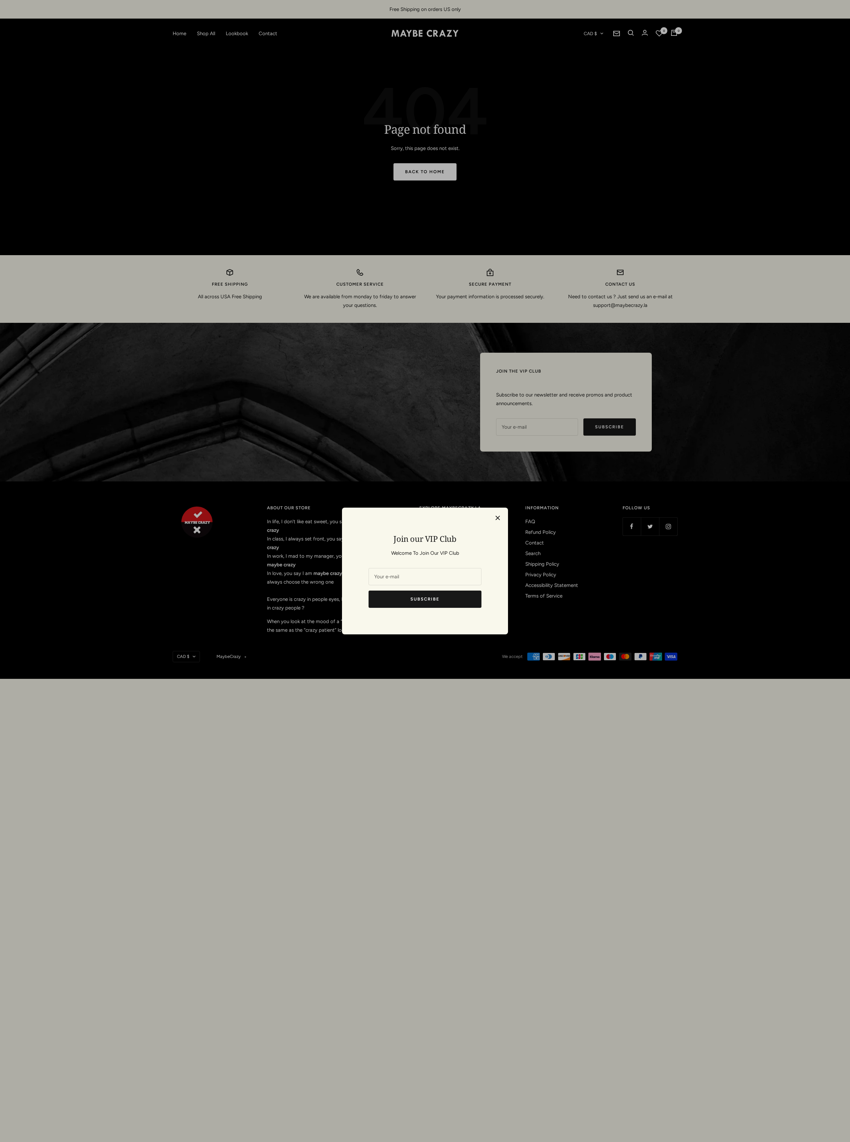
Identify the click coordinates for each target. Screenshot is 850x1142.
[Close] (497, 518)
